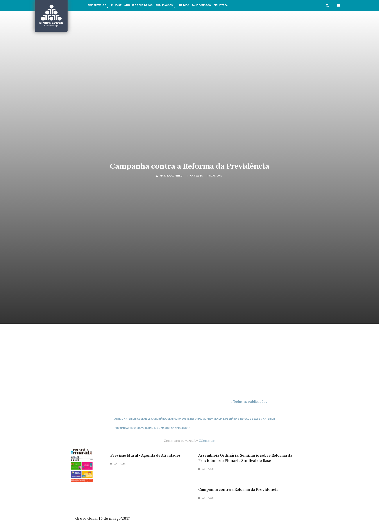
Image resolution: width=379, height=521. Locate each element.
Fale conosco (201, 5)
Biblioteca (221, 5)
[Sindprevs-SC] (51, 16)
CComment (207, 440)
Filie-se (116, 5)
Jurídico (183, 5)
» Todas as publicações (249, 401)
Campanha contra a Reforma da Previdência (189, 166)
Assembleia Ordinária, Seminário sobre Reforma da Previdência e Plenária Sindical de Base (245, 458)
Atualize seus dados (138, 5)
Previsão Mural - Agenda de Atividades (145, 455)
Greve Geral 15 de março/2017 (102, 518)
